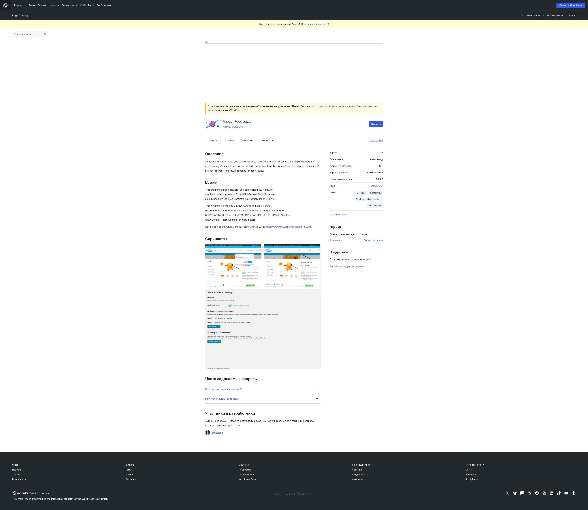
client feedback (360, 193)
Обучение (244, 464)
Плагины (130, 474)
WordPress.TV (247, 479)
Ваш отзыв (336, 240)
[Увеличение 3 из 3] (316, 293)
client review (376, 193)
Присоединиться (361, 464)
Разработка (267, 140)
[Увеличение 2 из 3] (316, 248)
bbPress (471, 474)
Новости (16, 469)
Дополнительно (339, 214)
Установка (247, 140)
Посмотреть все (373, 240)
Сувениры (359, 479)
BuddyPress (473, 479)
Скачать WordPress (570, 5)
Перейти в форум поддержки (347, 266)
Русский (45, 493)
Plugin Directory (20, 15)
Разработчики (246, 474)
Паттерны (131, 479)
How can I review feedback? (221, 398)
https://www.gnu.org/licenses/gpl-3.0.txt (288, 226)
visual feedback (374, 199)
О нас (15, 464)
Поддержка (376, 140)
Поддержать (360, 474)
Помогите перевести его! (315, 24)
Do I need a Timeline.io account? (223, 389)
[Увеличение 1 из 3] (257, 248)
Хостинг (16, 474)
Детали (212, 140)
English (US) (377, 185)
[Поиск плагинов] (45, 34)
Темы (128, 469)
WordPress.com (475, 464)
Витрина (130, 464)
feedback (360, 199)
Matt (469, 469)
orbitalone (237, 126)
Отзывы (229, 140)
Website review (375, 205)
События (357, 469)
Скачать (376, 124)
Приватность (19, 479)
